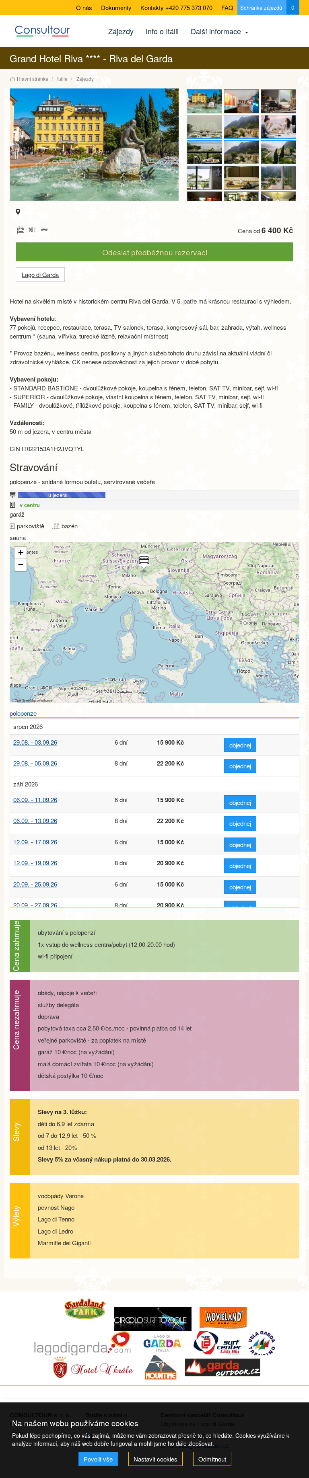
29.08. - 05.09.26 (35, 763)
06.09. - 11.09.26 (35, 799)
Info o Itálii (162, 31)
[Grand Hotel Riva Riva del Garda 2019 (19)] (278, 177)
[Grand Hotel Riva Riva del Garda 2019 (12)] (241, 127)
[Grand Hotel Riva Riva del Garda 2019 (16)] (278, 152)
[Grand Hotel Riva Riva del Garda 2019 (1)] (241, 101)
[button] (143, 563)
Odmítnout (212, 1459)
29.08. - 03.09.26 (35, 742)
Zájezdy (121, 31)
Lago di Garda (40, 274)
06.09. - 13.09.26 (35, 820)
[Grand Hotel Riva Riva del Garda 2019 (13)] (278, 127)
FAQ (227, 7)
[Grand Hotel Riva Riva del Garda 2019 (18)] (241, 177)
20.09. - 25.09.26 (35, 884)
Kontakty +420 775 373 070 (176, 7)
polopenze (23, 713)
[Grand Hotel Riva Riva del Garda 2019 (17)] (204, 177)
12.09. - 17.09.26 (35, 842)
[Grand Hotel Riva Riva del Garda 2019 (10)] (278, 101)
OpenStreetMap (25, 700)
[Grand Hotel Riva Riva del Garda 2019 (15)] (241, 152)
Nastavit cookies (155, 1459)
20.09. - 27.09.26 (35, 905)
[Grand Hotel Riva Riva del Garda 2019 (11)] (204, 127)
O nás (84, 7)
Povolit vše (98, 1459)
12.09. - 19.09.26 (35, 862)
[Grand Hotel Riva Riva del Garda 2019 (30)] (94, 144)
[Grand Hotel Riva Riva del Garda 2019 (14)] (204, 152)
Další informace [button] (217, 31)
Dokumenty (116, 7)
